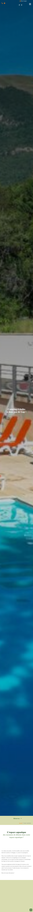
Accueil (20, 823)
